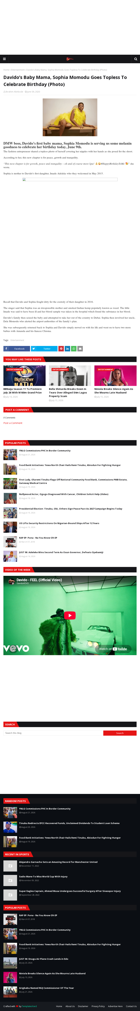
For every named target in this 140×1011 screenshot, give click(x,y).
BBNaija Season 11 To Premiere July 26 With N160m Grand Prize (22, 390)
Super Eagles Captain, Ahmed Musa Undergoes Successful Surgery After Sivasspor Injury (70, 891)
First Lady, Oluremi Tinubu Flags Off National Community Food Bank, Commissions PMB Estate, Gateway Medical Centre (73, 481)
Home (6, 69)
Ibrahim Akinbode (14, 91)
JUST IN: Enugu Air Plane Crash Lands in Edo (43, 958)
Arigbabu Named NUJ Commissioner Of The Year (46, 987)
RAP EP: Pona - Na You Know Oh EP (38, 537)
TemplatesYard (29, 1006)
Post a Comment (12, 423)
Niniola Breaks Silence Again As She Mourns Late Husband (113, 390)
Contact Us (131, 1006)
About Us (70, 1006)
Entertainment (18, 69)
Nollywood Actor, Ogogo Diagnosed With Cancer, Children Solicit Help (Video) (63, 494)
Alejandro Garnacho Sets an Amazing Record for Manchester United (58, 861)
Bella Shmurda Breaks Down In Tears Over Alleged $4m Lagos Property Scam (68, 392)
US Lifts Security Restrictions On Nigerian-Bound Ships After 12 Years (59, 523)
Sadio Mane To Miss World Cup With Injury (43, 876)
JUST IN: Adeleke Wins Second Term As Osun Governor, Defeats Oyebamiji (61, 552)
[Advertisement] (70, 27)
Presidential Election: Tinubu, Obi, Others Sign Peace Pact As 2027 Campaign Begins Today (70, 508)
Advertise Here (115, 1006)
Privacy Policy (98, 1006)
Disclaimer (83, 1006)
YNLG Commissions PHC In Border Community (45, 450)
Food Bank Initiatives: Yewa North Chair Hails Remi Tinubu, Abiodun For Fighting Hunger (70, 465)
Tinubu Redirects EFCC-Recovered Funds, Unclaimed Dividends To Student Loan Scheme (69, 823)
